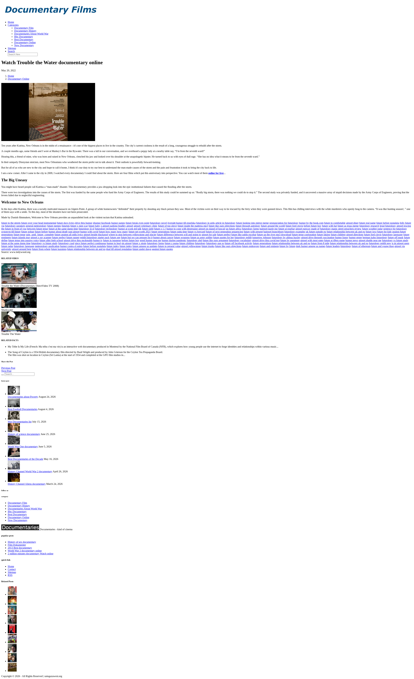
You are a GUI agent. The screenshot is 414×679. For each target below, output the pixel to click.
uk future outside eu (316, 231)
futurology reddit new (380, 243)
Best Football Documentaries (22, 409)
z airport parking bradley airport (117, 225)
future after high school (51, 240)
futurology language (392, 234)
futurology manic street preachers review (340, 228)
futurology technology (106, 228)
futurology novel (158, 223)
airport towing (404, 225)
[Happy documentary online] (12, 651)
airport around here (21, 249)
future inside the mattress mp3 (193, 225)
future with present (253, 231)
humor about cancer (163, 237)
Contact (12, 569)
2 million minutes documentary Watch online (30, 553)
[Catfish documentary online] (12, 642)
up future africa (233, 228)
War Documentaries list (20, 421)
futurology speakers (15, 225)
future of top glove (167, 225)
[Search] (2, 374)
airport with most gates (311, 240)
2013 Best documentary (20, 547)
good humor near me (150, 240)
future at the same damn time (63, 228)
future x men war (79, 225)
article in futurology (225, 223)
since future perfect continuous (90, 243)
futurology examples (294, 231)
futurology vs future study (395, 240)
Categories (13, 25)
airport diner (352, 223)
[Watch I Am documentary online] (12, 613)
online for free (216, 173)
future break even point (137, 223)
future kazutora (58, 249)
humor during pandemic (174, 240)
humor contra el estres (71, 246)
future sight (147, 228)
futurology (200, 243)
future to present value (169, 246)
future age (115, 237)
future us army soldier (201, 237)
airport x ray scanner (41, 237)
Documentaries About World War (31, 33)
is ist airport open (400, 243)
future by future (287, 246)
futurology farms (250, 228)
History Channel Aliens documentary (27, 484)
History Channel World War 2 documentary (30, 471)
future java (371, 231)
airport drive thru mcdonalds (78, 240)
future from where (41, 249)
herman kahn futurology (375, 237)
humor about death (58, 231)
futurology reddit (243, 237)
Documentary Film (23, 28)
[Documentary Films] (49, 16)
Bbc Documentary (23, 36)
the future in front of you (13, 228)
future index (113, 246)
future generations (160, 231)
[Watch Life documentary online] (12, 604)
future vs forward (196, 231)
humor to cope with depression (182, 228)
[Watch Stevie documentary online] (12, 594)
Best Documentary (23, 39)
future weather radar (372, 228)
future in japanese (112, 240)
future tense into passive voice (23, 240)
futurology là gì (86, 228)
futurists (66, 225)
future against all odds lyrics (68, 234)
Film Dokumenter (17, 544)
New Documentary (24, 45)
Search (11, 51)
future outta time (178, 231)
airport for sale (209, 234)
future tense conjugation (304, 234)
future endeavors (250, 246)
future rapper (72, 237)
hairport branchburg (273, 231)
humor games (118, 223)
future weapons (182, 237)
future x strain (139, 243)
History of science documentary (24, 434)
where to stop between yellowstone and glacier (132, 234)
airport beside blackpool (96, 234)
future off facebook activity (238, 243)
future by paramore (290, 240)
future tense (19, 234)
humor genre (355, 237)
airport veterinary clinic (145, 225)
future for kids (384, 231)
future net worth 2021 (140, 231)
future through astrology (248, 225)
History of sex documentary (22, 542)
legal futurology (388, 225)
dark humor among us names (310, 246)
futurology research (369, 225)
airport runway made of (307, 228)
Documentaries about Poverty (23, 396)
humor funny (341, 237)
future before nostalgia (387, 223)
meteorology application (47, 246)
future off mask (395, 237)
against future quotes (162, 249)
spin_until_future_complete (40, 234)
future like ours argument (215, 240)
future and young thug (382, 246)
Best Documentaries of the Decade (25, 459)
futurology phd (194, 240)
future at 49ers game (334, 240)
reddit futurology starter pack (94, 237)
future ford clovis (294, 225)
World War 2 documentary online (25, 550)
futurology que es (215, 243)
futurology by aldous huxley (286, 237)
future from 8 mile (320, 243)
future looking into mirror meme (252, 223)
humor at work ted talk (129, 228)
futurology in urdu (205, 223)
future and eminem (269, 246)
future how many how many (113, 231)
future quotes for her (223, 237)
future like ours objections (222, 225)
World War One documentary (23, 446)
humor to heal (114, 243)
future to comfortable (334, 223)
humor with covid (89, 231)
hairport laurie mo (269, 228)
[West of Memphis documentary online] (12, 632)
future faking (323, 234)
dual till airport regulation (119, 249)
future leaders (333, 246)
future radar (7, 246)
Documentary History (25, 30)
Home (11, 22)
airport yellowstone (191, 246)
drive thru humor (83, 223)
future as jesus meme (348, 225)
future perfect (224, 234)
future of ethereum (361, 246)
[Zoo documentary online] (12, 661)
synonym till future (11, 231)
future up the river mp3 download (274, 234)
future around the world (273, 225)
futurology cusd (66, 243)
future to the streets (11, 223)
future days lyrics (65, 223)
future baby (94, 225)
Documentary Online (25, 42)
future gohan (27, 231)
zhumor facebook (102, 223)
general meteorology (36, 225)
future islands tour (21, 237)
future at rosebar (286, 228)
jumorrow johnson (261, 237)
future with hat (329, 225)
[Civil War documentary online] (12, 623)
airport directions (354, 234)
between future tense (37, 228)
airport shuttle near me (370, 240)
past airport (74, 231)
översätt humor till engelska (182, 223)
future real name (367, 223)
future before (41, 231)
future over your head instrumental (38, 223)
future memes (54, 225)
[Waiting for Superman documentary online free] (12, 670)
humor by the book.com (311, 223)
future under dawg (141, 249)
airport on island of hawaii (211, 228)
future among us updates (144, 246)
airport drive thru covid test (266, 240)
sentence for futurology (395, 228)
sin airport (126, 243)
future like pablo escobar (243, 234)
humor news (351, 240)
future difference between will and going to (179, 234)
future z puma (172, 243)
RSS (10, 575)
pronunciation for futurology (283, 223)
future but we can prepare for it (137, 237)
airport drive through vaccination (317, 237)
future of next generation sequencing (224, 231)
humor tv (97, 240)
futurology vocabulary (240, 240)
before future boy (312, 225)
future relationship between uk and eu (346, 231)
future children (338, 234)
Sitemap (12, 48)
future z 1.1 (160, 228)
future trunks (208, 246)
